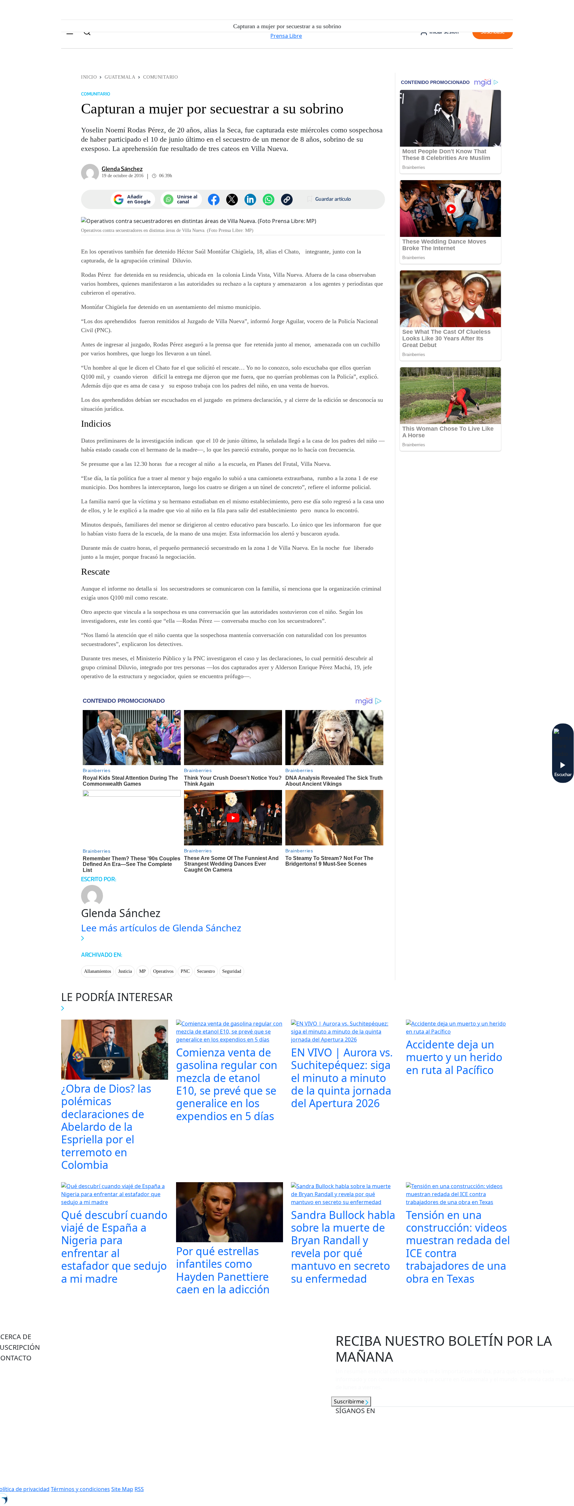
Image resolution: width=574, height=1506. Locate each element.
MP (142, 971)
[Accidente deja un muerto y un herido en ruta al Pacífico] (459, 1028)
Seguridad (231, 971)
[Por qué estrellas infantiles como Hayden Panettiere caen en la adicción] (229, 1212)
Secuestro (206, 971)
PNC (185, 971)
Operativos (163, 971)
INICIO (89, 77)
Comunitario (160, 77)
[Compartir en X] (232, 199)
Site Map (122, 1489)
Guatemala (120, 77)
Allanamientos (97, 971)
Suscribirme (349, 1401)
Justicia (125, 971)
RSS (139, 1489)
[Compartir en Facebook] (213, 199)
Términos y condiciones (80, 1489)
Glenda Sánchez (122, 169)
